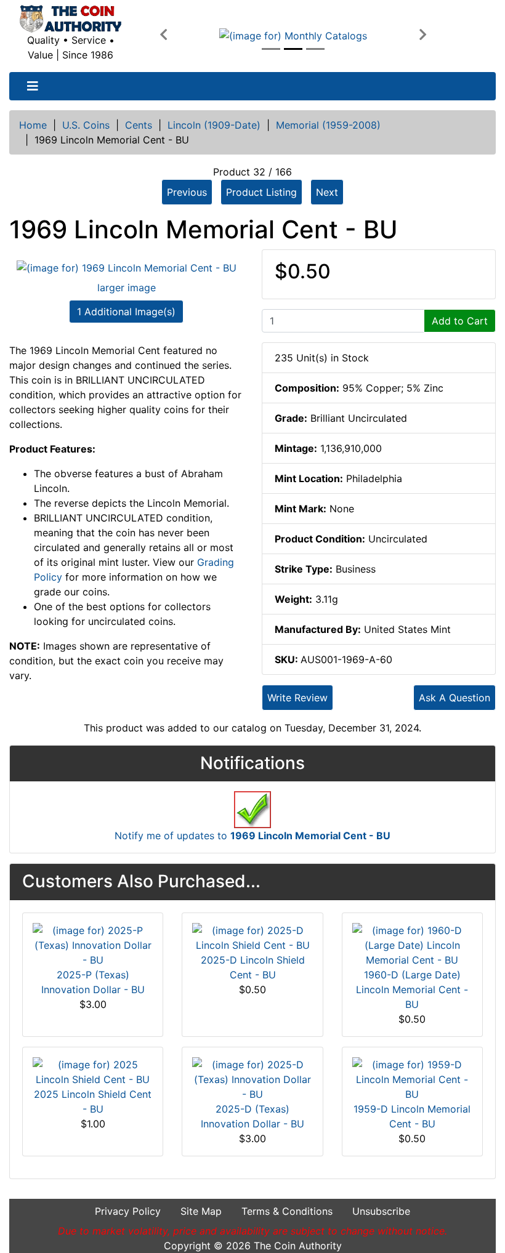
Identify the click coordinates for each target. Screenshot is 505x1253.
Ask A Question (454, 697)
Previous (187, 192)
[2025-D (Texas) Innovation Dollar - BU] (252, 1078)
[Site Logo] (70, 19)
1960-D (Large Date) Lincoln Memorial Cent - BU (412, 989)
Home (33, 125)
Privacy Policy (128, 1211)
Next (327, 192)
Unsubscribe (381, 1211)
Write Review (297, 697)
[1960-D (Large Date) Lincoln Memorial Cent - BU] (412, 944)
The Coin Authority (298, 1245)
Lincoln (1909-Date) (214, 125)
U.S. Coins (86, 125)
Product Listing (261, 192)
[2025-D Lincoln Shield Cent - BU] (252, 936)
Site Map (201, 1211)
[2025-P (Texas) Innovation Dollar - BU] (93, 944)
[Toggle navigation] (32, 86)
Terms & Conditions (287, 1211)
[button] (163, 35)
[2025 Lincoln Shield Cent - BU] (93, 1071)
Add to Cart (460, 321)
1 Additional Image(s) (126, 311)
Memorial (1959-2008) (328, 125)
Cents (138, 125)
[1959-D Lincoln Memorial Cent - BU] (412, 1078)
